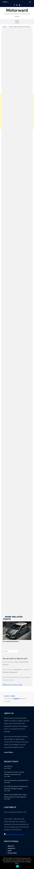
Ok (17, 866)
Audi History (8, 766)
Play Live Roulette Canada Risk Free (16, 780)
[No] (32, 862)
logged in (16, 699)
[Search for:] (8, 2)
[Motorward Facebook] (14, 5)
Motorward (17, 10)
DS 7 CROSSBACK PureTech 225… (13, 641)
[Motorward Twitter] (17, 5)
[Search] (30, 2)
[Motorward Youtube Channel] (19, 5)
